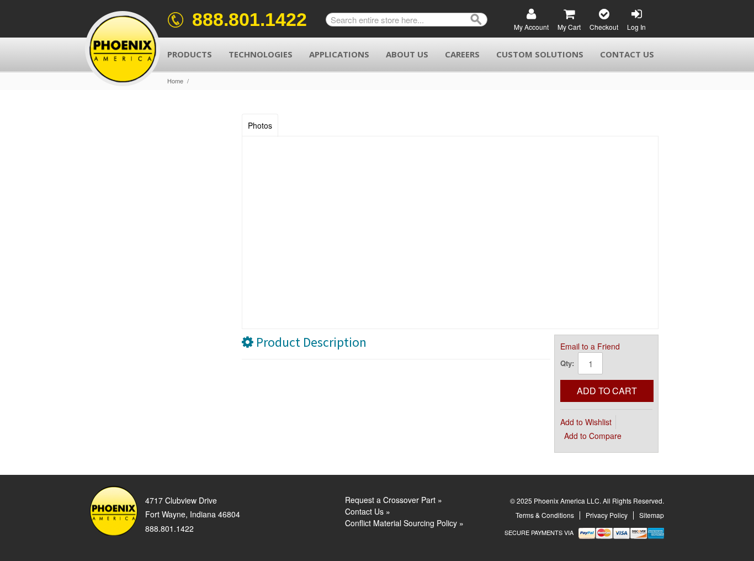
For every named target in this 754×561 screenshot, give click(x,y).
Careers (462, 54)
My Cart (569, 26)
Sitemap (651, 515)
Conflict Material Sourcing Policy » (404, 522)
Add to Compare (593, 435)
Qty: (567, 363)
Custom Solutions (539, 54)
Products (189, 54)
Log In (636, 26)
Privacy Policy (607, 515)
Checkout (604, 26)
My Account (531, 26)
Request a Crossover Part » (393, 499)
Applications (339, 54)
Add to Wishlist (586, 421)
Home (175, 80)
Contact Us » (367, 511)
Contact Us (627, 54)
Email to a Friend (590, 346)
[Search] (476, 20)
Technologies (261, 54)
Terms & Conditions (545, 515)
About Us (407, 54)
